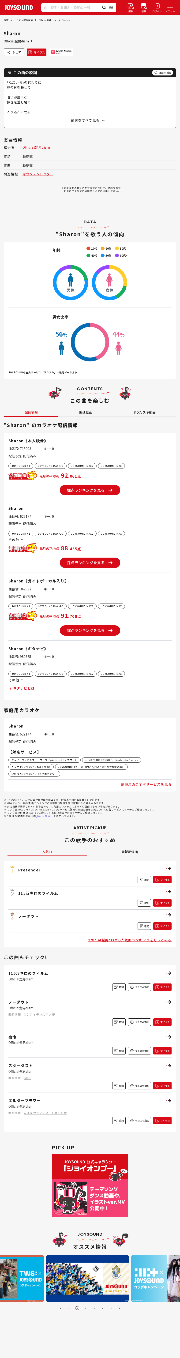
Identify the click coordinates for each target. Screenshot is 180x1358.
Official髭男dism (47, 20)
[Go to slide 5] (94, 1308)
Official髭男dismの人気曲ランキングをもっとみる (130, 940)
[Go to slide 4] (85, 1308)
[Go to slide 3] (77, 1308)
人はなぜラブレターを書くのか (45, 1113)
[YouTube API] (45, 816)
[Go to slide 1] (60, 1308)
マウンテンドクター (37, 174)
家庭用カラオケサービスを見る (146, 784)
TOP (6, 20)
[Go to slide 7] (111, 1308)
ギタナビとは (24, 688)
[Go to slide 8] (119, 1308)
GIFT (27, 1078)
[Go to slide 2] (68, 1308)
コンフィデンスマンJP (39, 1014)
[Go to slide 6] (102, 1308)
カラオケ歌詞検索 (23, 20)
